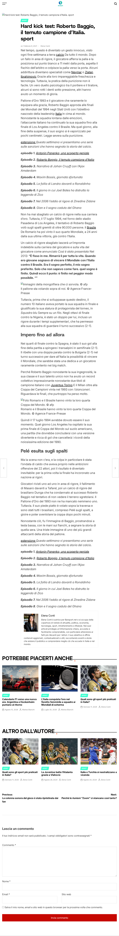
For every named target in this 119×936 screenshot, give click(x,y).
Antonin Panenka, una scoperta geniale (62, 153)
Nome (6, 881)
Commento (9, 845)
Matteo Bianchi (28, 710)
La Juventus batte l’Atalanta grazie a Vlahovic (57, 773)
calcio (60, 54)
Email (6, 894)
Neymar (76, 72)
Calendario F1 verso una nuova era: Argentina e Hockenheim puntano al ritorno (19, 702)
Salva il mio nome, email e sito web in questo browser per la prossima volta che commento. (54, 907)
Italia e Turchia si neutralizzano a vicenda (99, 773)
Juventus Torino (62, 385)
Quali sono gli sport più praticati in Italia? (98, 700)
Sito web (66, 894)
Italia (58, 113)
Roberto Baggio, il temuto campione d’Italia (65, 159)
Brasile (91, 227)
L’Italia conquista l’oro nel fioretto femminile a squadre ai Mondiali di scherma (58, 702)
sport (24, 20)
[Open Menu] (4, 3)
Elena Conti (45, 46)
